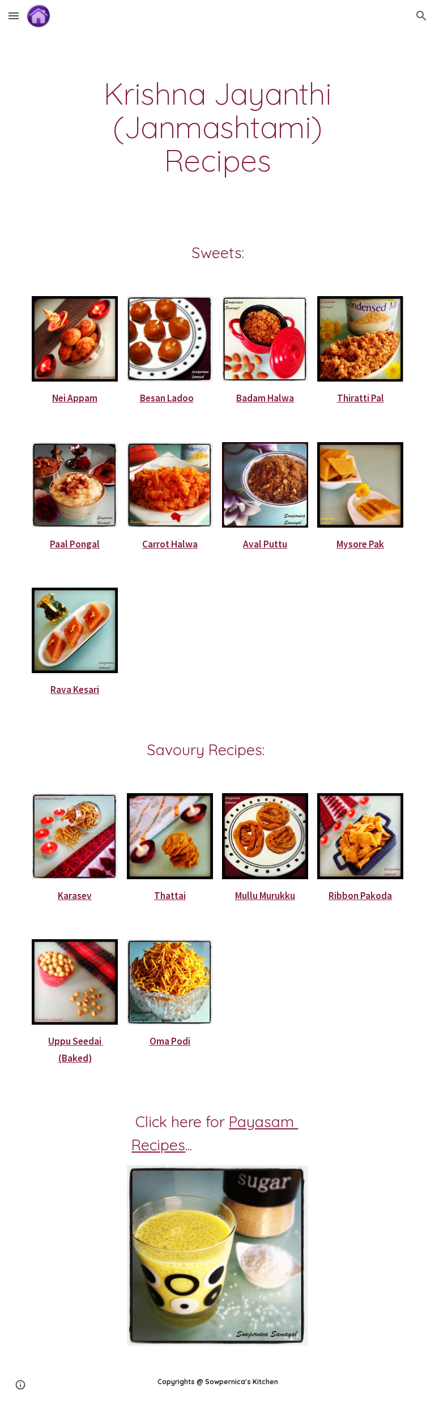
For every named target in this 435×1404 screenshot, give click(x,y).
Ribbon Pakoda (360, 895)
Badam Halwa (265, 398)
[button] (13, 15)
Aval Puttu (265, 544)
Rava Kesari (74, 689)
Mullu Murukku (265, 895)
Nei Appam (74, 398)
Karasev (75, 895)
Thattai (170, 895)
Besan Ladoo (167, 398)
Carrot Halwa (170, 544)
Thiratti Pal (360, 398)
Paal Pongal (75, 544)
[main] (217, 127)
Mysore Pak (360, 544)
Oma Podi (170, 1041)
